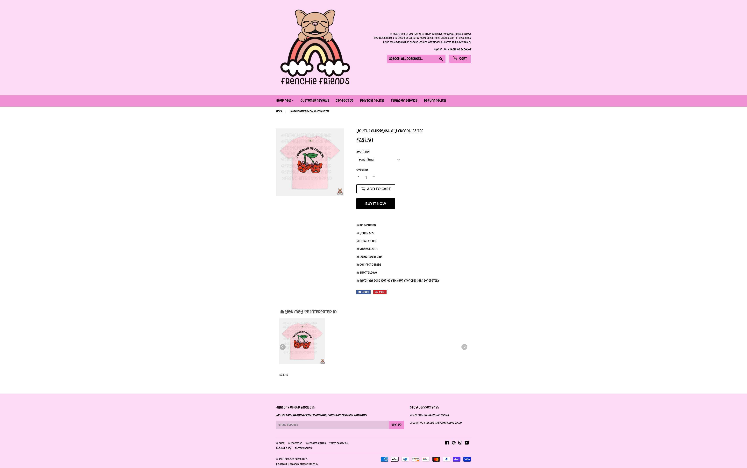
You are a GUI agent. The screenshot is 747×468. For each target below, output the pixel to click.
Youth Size (363, 152)
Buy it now (375, 203)
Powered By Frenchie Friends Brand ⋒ (297, 464)
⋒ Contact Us (295, 443)
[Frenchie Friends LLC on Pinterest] (454, 443)
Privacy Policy (372, 100)
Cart (463, 58)
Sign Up (396, 425)
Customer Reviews (315, 100)
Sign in (438, 49)
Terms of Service (404, 100)
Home (279, 111)
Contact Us (344, 100)
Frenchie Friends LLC (295, 459)
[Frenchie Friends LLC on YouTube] (467, 443)
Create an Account (459, 49)
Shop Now (284, 100)
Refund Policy (435, 100)
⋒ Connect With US (316, 443)
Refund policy (284, 448)
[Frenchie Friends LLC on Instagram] (460, 443)
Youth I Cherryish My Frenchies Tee (296, 371)
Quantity (362, 170)
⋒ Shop (280, 443)
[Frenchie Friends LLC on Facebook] (447, 443)
